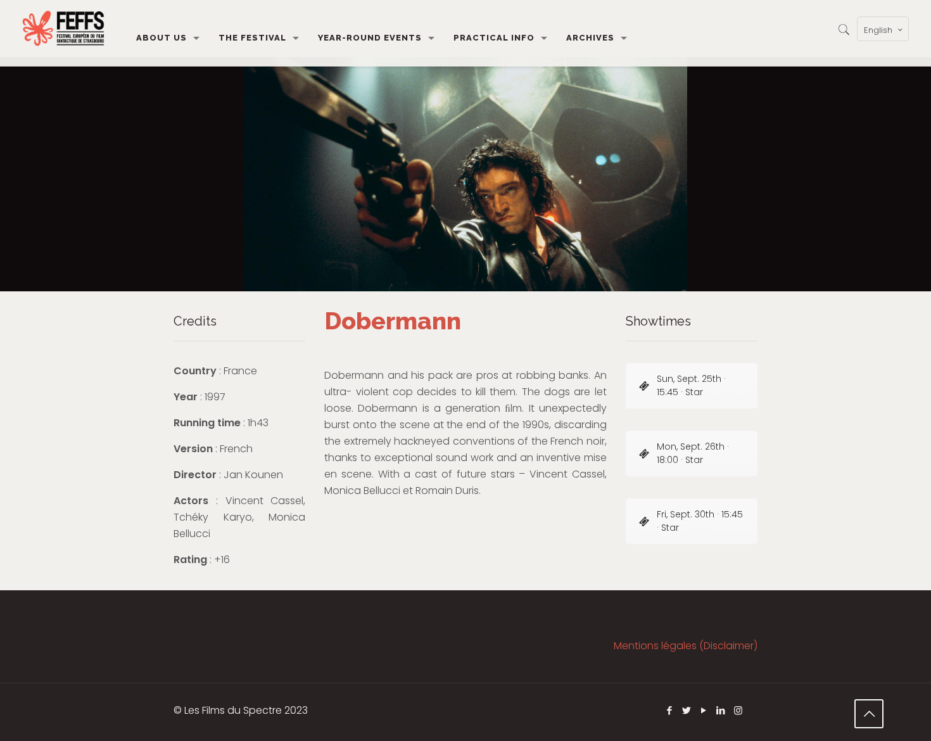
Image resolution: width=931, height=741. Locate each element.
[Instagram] (738, 710)
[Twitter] (687, 710)
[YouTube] (704, 710)
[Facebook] (669, 710)
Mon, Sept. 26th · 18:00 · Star (693, 453)
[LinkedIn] (721, 710)
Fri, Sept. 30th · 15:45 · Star (700, 521)
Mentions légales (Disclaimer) (685, 645)
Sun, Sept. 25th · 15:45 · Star (691, 385)
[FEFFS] (63, 28)
